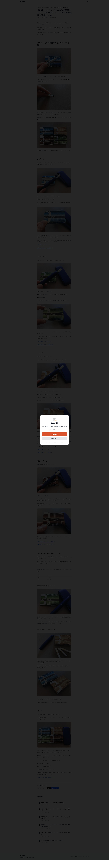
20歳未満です (54, 438)
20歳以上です (54, 434)
